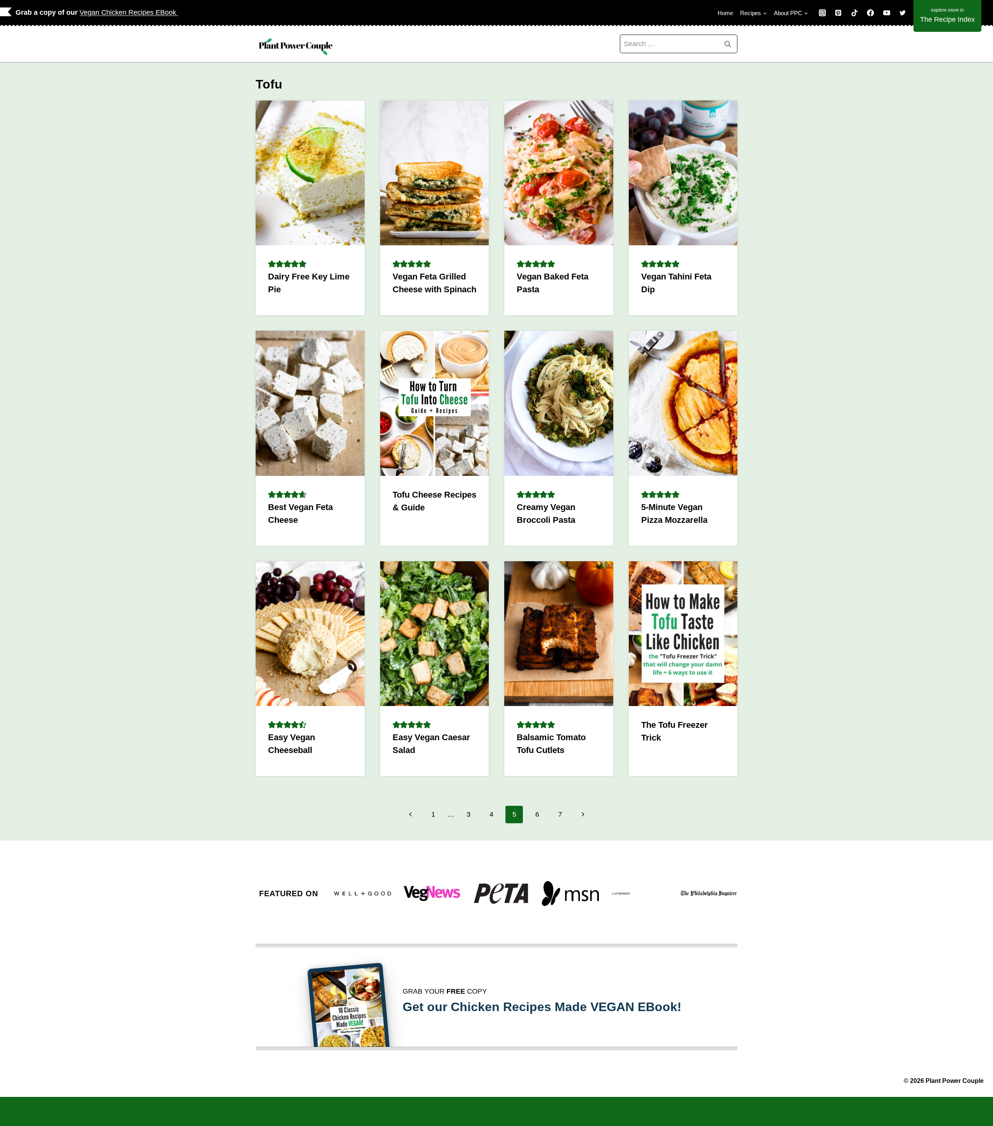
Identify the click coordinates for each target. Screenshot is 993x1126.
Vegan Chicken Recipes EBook (129, 12)
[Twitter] (903, 13)
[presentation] (310, 173)
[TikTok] (855, 13)
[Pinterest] (838, 13)
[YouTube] (887, 13)
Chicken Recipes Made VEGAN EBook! (566, 1007)
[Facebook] (870, 13)
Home (725, 13)
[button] (272, 264)
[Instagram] (822, 13)
